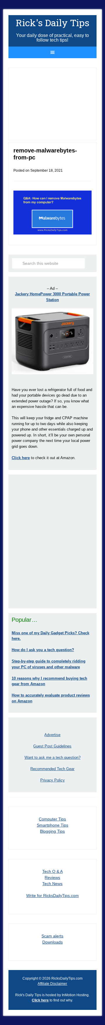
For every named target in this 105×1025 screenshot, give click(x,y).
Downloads (52, 942)
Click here (40, 1000)
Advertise (52, 735)
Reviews (52, 877)
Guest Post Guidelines (52, 746)
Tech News (52, 883)
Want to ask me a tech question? (52, 757)
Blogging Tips (52, 831)
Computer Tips (52, 819)
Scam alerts (52, 936)
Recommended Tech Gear (52, 769)
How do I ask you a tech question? (43, 650)
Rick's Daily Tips (52, 22)
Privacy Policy (52, 780)
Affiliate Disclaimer (52, 984)
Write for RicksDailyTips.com (52, 895)
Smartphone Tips (52, 825)
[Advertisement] (52, 541)
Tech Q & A (52, 871)
